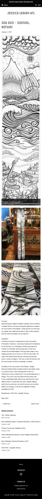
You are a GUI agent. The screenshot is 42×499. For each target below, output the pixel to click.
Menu (6, 5)
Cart (39, 5)
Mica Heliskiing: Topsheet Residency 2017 (14, 441)
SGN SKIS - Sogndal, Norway (11, 448)
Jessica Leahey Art (21, 13)
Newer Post (35, 404)
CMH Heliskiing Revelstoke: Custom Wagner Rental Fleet (19, 435)
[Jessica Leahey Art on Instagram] (21, 474)
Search (21, 464)
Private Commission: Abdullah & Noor (13, 428)
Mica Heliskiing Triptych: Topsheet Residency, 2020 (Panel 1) (20, 421)
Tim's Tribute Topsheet (8, 415)
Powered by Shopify (32, 495)
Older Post (6, 404)
